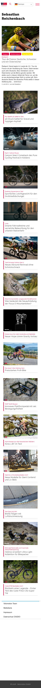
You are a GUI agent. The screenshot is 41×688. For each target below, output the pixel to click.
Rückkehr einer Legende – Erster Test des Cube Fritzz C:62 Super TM (20, 589)
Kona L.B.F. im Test (20, 443)
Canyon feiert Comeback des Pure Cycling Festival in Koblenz (21, 155)
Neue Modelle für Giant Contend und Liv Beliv (20, 477)
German (20, 4)
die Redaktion (16, 84)
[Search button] (10, 4)
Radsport (5, 54)
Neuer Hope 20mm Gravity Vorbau (21, 335)
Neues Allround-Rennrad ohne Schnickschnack (19, 265)
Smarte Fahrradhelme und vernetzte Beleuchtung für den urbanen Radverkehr (19, 227)
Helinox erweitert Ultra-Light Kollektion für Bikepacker (18, 551)
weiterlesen (18, 82)
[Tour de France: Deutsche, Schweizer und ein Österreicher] (20, 39)
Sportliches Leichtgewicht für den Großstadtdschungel (21, 194)
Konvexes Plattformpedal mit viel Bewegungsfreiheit (20, 406)
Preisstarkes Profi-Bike (15, 369)
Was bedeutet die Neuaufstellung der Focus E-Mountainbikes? (21, 301)
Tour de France (27, 54)
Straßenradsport (15, 54)
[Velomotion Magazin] (4, 4)
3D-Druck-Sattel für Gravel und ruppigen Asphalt (19, 119)
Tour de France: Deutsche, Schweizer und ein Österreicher (19, 59)
